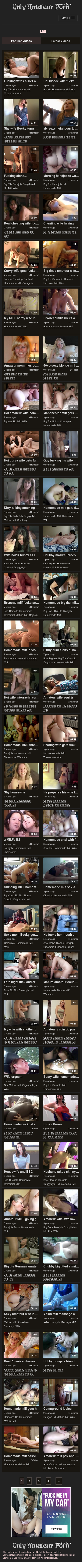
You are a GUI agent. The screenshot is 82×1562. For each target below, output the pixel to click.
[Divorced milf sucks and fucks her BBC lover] (61, 302)
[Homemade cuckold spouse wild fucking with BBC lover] (21, 1108)
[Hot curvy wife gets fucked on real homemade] (21, 444)
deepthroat (29, 184)
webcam (22, 757)
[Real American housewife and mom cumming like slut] (21, 1345)
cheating (9, 231)
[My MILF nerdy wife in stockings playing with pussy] (21, 302)
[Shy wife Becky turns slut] (21, 112)
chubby (47, 563)
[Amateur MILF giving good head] (21, 1202)
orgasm (66, 231)
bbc (45, 326)
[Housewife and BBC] (21, 1155)
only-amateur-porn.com (41, 1546)
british (55, 421)
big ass (8, 421)
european (60, 946)
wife (19, 93)
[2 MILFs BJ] (21, 823)
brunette (17, 468)
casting (47, 1037)
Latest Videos (60, 41)
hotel (18, 231)
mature (25, 231)
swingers (27, 283)
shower (59, 1136)
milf (28, 89)
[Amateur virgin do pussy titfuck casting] (61, 1013)
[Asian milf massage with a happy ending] (61, 1297)
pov (64, 705)
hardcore (69, 279)
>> (58, 1481)
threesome (68, 516)
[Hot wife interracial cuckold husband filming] (21, 681)
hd (5, 188)
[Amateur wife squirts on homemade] (61, 681)
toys (34, 1085)
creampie (57, 279)
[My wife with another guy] (21, 1013)
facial (17, 1227)
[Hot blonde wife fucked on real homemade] (61, 65)
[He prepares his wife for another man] (61, 776)
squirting (72, 705)
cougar (47, 1417)
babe (52, 942)
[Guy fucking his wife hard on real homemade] (61, 444)
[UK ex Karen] (61, 1108)
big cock (48, 611)
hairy (28, 136)
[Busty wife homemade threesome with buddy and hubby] (61, 1060)
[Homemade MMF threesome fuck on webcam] (21, 728)
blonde (47, 89)
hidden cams (15, 1041)
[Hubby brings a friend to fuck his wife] (61, 1345)
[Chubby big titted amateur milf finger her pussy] (61, 1250)
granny (29, 1369)
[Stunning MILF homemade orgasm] (21, 871)
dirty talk (18, 516)
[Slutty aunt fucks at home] (61, 634)
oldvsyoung (54, 231)
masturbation (24, 800)
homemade (19, 89)
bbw (45, 658)
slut (32, 1373)
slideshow (9, 377)
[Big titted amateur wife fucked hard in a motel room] (61, 254)
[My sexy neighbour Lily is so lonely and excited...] (61, 112)
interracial (54, 326)
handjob (57, 184)
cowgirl (8, 899)
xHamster (34, 85)
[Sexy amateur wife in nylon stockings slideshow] (21, 1297)
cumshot (48, 377)
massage (66, 1322)
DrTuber (74, 369)
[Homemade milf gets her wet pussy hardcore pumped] (21, 1392)
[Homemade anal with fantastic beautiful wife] (61, 823)
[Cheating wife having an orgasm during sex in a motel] (61, 207)
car (6, 1085)
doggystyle (30, 516)
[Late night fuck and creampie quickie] (21, 965)
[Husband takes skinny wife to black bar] (61, 1155)
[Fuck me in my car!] (41, 1512)
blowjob (8, 136)
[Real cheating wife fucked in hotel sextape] (21, 207)
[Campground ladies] (61, 1392)
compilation (10, 373)
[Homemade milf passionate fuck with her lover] (21, 1439)
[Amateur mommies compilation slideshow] (21, 349)
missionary (10, 93)
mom (25, 373)
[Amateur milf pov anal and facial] (61, 1439)
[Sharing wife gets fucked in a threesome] (61, 728)
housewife (10, 800)
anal (45, 373)
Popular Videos (21, 41)
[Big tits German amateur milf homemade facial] (21, 1250)
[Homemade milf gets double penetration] (61, 491)
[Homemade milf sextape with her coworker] (61, 871)
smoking (22, 520)
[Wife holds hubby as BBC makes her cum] (21, 539)
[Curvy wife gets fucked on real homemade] (21, 254)
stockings (9, 1326)
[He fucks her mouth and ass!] (61, 918)
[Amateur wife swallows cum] (61, 1202)
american (9, 563)
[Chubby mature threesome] (61, 539)
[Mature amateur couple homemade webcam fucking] (61, 965)
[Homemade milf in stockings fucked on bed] (21, 634)
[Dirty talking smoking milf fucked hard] (21, 491)
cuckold (28, 279)
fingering (19, 136)
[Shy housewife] (21, 776)
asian (46, 1322)
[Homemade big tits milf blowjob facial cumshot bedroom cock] (61, 586)
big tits (8, 89)
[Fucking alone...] (21, 159)
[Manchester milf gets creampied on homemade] (61, 396)
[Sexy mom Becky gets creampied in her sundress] (21, 918)
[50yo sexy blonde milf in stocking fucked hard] (61, 349)
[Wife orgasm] (21, 1060)
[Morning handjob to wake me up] (61, 159)
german (17, 1274)
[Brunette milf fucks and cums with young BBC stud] (21, 586)
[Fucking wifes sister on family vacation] (21, 65)
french (70, 946)
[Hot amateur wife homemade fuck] (21, 396)
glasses (19, 1369)
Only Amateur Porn (41, 7)
